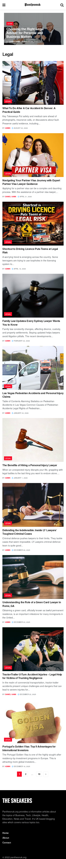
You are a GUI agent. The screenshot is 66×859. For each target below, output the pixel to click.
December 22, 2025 (27, 694)
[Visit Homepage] (33, 5)
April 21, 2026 (25, 196)
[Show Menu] (3, 5)
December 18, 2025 (21, 766)
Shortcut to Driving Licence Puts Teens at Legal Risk (30, 250)
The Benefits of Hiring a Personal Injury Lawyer (29, 465)
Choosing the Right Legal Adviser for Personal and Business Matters (25, 32)
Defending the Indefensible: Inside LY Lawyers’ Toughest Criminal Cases (29, 531)
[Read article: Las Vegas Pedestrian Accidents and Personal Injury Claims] (33, 368)
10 (39, 774)
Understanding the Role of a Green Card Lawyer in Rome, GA (31, 604)
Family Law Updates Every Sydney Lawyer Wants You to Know (31, 322)
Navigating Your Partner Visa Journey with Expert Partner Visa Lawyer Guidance (31, 182)
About (5, 837)
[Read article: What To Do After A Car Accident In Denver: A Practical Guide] (33, 83)
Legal (10, 24)
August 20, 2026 (20, 128)
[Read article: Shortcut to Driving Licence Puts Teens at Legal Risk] (33, 224)
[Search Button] (62, 5)
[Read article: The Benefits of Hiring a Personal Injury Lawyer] (33, 440)
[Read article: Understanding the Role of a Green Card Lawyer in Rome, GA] (33, 577)
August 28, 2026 (30, 41)
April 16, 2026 (19, 269)
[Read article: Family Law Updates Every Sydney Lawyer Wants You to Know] (33, 296)
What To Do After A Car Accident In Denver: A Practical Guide (29, 109)
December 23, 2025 (21, 622)
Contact (6, 842)
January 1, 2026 (20, 478)
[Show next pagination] (45, 774)
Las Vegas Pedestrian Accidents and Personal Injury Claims (33, 394)
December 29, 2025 (21, 550)
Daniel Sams (14, 41)
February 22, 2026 (21, 341)
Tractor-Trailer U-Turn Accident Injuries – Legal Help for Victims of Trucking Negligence (32, 676)
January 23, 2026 (21, 413)
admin (7, 128)
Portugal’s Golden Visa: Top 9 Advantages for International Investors (29, 748)
